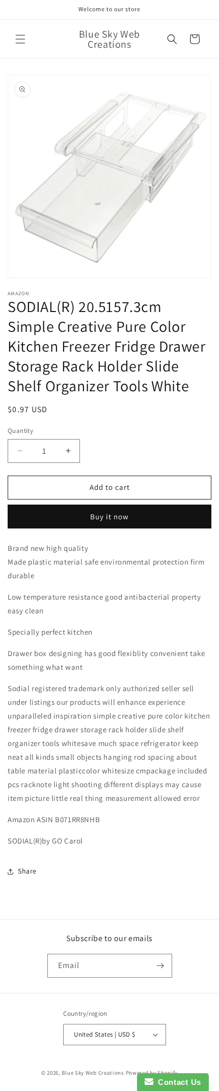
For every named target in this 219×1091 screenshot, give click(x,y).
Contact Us (177, 1082)
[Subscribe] (160, 966)
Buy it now (109, 516)
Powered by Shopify (152, 1072)
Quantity (20, 430)
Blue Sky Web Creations (93, 1072)
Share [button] (27, 871)
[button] (20, 39)
